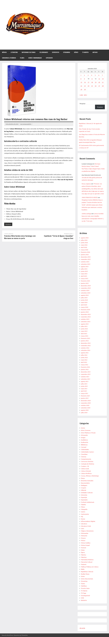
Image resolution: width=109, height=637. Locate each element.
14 (103, 79)
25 (92, 86)
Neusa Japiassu (86, 184)
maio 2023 (84, 331)
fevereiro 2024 (85, 309)
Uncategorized (85, 595)
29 (81, 89)
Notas (83, 550)
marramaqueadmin (25, 124)
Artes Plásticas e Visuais (88, 433)
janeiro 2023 (85, 341)
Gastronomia (85, 514)
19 (95, 82)
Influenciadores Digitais (88, 521)
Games (83, 512)
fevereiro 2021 (85, 396)
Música (4, 52)
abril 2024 (84, 305)
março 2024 (84, 307)
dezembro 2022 (86, 343)
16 (85, 82)
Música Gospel (85, 545)
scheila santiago (86, 213)
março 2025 (84, 278)
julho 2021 (84, 384)
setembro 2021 (85, 379)
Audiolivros (84, 440)
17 (88, 82)
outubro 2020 (85, 405)
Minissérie (84, 535)
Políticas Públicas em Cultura (89, 567)
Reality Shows (85, 574)
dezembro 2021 (86, 372)
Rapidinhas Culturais (28, 52)
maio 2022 (84, 360)
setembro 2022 (85, 350)
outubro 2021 (85, 376)
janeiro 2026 (85, 254)
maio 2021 (84, 388)
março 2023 (84, 336)
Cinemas (83, 456)
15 (81, 82)
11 (92, 79)
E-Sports (83, 488)
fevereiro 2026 (85, 252)
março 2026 (84, 250)
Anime (83, 428)
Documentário (85, 483)
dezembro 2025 (86, 257)
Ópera (83, 552)
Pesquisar (82, 103)
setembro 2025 (85, 264)
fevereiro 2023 (85, 338)
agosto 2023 (84, 324)
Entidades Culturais (87, 492)
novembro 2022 (86, 345)
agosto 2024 (84, 295)
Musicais (83, 547)
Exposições (84, 500)
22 (81, 86)
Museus (83, 538)
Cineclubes (84, 454)
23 (85, 86)
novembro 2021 (86, 374)
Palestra (83, 555)
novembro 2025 (86, 259)
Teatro (83, 583)
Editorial (83, 490)
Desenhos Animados (87, 480)
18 (92, 82)
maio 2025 (84, 273)
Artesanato (84, 435)
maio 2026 (84, 245)
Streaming (66, 52)
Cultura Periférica (86, 473)
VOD (82, 598)
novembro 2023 (86, 317)
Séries (76, 52)
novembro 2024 (86, 288)
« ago (81, 95)
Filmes (22, 58)
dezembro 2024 (86, 285)
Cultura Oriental (86, 471)
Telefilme (84, 586)
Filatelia (83, 504)
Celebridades (44, 52)
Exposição (84, 497)
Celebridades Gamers (87, 452)
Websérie (84, 600)
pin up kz (82, 628)
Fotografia (84, 509)
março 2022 (84, 364)
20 (99, 82)
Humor (83, 519)
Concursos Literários (9, 58)
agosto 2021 (84, 381)
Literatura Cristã (86, 526)
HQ (82, 516)
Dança (83, 478)
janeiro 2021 (85, 398)
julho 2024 (84, 297)
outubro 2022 (85, 348)
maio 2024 (84, 302)
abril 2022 (84, 362)
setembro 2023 (85, 321)
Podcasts (83, 564)
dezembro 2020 (86, 400)
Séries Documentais (87, 579)
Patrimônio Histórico (87, 559)
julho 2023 (84, 326)
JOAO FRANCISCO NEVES (90, 197)
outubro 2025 (85, 261)
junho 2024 (84, 300)
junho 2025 (84, 271)
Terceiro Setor (85, 588)
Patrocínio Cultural (86, 562)
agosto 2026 (84, 238)
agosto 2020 (84, 410)
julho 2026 (84, 240)
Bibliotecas (84, 444)
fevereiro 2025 (85, 281)
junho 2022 (84, 357)
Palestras (84, 557)
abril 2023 (84, 333)
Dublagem (84, 485)
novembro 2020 (86, 403)
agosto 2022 (84, 352)
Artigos (95, 52)
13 (99, 79)
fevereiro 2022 (85, 367)
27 (99, 86)
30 (85, 89)
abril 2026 (84, 247)
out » (85, 95)
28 (103, 86)
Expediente (49, 58)
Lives (82, 528)
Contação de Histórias (87, 464)
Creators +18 (85, 466)
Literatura (14, 52)
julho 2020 (84, 412)
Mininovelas (84, 533)
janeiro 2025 (85, 283)
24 (88, 86)
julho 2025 (84, 269)
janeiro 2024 (85, 312)
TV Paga (83, 593)
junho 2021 (84, 386)
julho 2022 (84, 355)
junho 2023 (84, 329)
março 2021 (84, 393)
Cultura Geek (85, 468)
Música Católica (85, 543)
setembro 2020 (85, 408)
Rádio (82, 569)
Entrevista (55, 52)
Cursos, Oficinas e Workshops (90, 476)
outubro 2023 (85, 319)
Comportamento (86, 459)
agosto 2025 (84, 266)
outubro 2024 (85, 290)
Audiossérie (84, 442)
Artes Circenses (85, 430)
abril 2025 (84, 276)
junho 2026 (84, 242)
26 (95, 86)
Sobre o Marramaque (35, 58)
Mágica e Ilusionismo (87, 531)
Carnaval (83, 447)
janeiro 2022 (85, 369)
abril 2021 (84, 391)
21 (103, 82)
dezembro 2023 (86, 314)
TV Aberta (85, 52)
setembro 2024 (85, 293)
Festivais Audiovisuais (87, 502)
